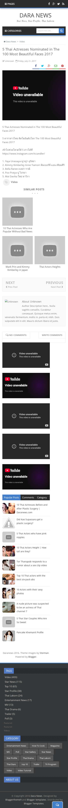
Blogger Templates (34, 803)
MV (6, 704)
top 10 (8, 686)
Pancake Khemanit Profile (30, 632)
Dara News (36, 795)
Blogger (32, 656)
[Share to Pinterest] (62, 66)
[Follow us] (58, 4)
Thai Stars (11, 764)
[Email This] (55, 66)
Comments (28, 497)
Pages (11, 3)
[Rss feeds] (63, 4)
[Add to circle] (53, 4)
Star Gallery (30, 751)
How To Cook (38, 745)
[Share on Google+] (49, 66)
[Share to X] (42, 66)
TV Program (50, 764)
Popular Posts (11, 497)
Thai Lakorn (11, 695)
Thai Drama (11, 709)
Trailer (8, 713)
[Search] (61, 30)
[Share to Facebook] (35, 66)
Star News (10, 681)
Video (14, 182)
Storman (44, 652)
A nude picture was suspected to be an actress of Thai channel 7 (33, 607)
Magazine (54, 745)
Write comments (52, 335)
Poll (7, 718)
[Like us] (49, 4)
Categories (14, 30)
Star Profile (11, 690)
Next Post (56, 286)
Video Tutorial (24, 770)
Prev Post (12, 286)
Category (42, 497)
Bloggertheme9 (13, 799)
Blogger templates (36, 799)
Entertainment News (16, 700)
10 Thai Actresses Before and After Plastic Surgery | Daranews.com (32, 508)
